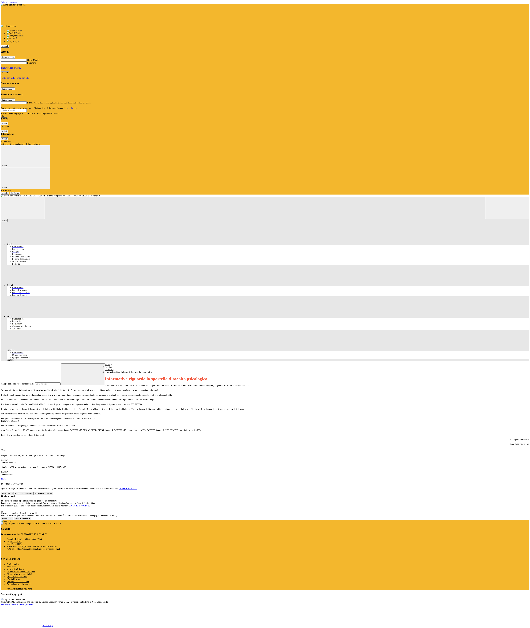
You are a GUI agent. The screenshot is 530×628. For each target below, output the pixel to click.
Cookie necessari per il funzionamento (18, 513)
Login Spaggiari (72, 108)
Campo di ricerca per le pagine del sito (18, 384)
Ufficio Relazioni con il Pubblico (21, 571)
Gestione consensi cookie (18, 581)
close (4, 220)
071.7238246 (16, 544)
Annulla (5, 193)
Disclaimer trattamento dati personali (17, 604)
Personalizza (7, 493)
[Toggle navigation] (23, 208)
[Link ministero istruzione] (13, 5)
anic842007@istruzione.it (35, 546)
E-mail (30, 103)
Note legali (11, 567)
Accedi (5, 46)
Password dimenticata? (11, 68)
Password (31, 63)
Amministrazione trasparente (19, 584)
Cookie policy (13, 564)
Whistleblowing (13, 579)
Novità (108, 367)
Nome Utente (33, 60)
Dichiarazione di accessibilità (19, 574)
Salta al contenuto (9, 2)
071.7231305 (16, 541)
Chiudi (4, 124)
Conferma (15, 193)
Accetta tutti (43, 493)
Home (107, 364)
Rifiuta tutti (23, 493)
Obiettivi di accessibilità (17, 576)
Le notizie (109, 369)
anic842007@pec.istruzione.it (36, 549)
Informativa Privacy (15, 569)
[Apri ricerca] (507, 208)
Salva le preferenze (22, 518)
